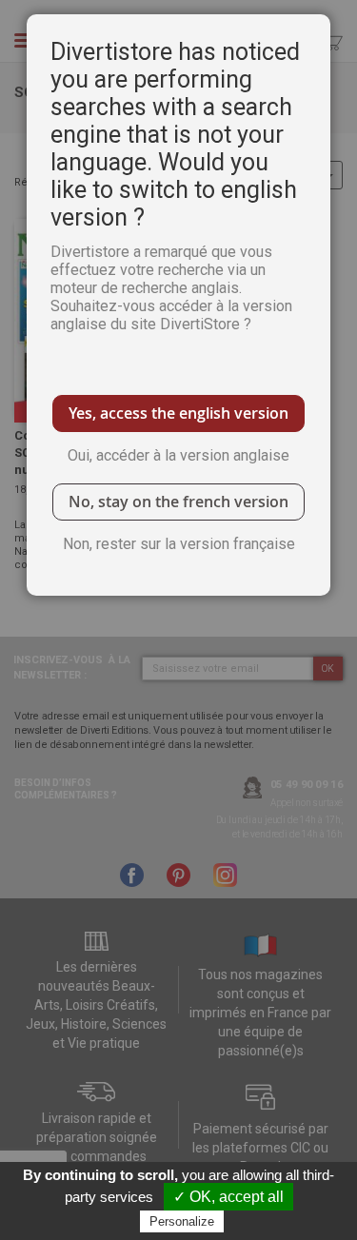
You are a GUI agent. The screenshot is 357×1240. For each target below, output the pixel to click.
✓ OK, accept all (228, 1197)
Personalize (181, 1221)
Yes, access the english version (178, 413)
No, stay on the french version (178, 501)
